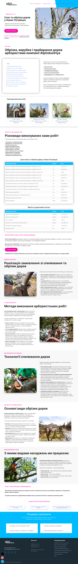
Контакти (64, 3)
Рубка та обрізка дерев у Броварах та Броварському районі (61, 507)
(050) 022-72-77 (35, 546)
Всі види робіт (37, 3)
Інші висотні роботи (13, 35)
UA (72, 3)
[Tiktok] (2, 553)
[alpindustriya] (11, 3)
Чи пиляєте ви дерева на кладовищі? (53, 525)
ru (74, 3)
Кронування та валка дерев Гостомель (15, 507)
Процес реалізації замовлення (15, 74)
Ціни (54, 3)
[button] (11, 30)
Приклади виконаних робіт (14, 66)
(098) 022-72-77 (11, 14)
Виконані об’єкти (47, 3)
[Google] (12, 552)
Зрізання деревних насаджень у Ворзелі (38, 507)
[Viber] (15, 552)
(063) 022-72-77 (35, 545)
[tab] (22, 526)
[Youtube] (8, 552)
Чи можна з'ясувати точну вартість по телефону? (22, 530)
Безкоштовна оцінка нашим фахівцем (17, 72)
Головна (31, 3)
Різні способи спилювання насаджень (17, 78)
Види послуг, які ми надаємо (15, 68)
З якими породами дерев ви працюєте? (53, 530)
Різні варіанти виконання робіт (15, 76)
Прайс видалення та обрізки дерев (17, 70)
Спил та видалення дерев (23, 35)
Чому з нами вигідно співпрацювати (17, 84)
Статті (59, 3)
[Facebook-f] (5, 552)
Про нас (69, 3)
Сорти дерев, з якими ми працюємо (17, 82)
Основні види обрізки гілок (15, 80)
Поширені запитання (13, 86)
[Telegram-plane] (2, 561)
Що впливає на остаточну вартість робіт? (20, 525)
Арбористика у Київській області (11, 36)
